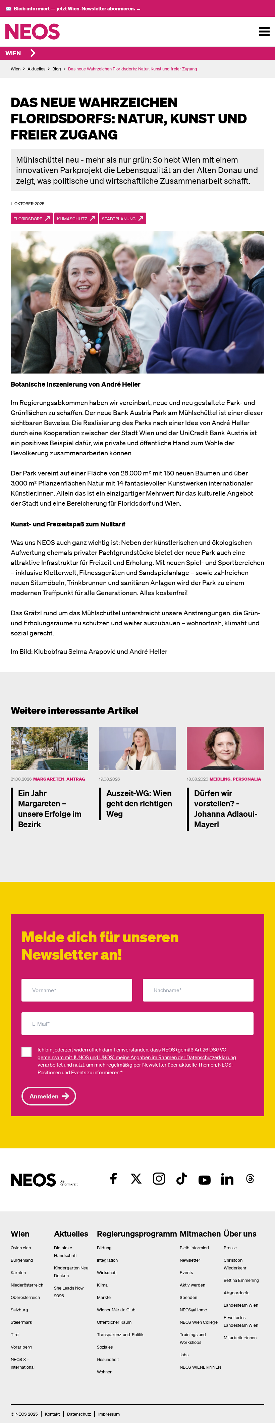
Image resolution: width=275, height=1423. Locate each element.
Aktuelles (36, 68)
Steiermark (21, 1322)
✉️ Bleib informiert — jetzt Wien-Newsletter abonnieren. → (73, 8)
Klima (102, 1285)
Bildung (104, 1247)
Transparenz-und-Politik (120, 1334)
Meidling (220, 779)
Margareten (48, 779)
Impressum (109, 1414)
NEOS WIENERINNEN (200, 1367)
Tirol (15, 1334)
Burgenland (22, 1260)
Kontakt (52, 1414)
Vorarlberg (21, 1347)
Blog (56, 68)
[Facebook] (113, 1178)
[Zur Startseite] (46, 31)
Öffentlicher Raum (114, 1322)
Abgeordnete (237, 1292)
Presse (230, 1247)
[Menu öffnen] (264, 31)
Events (186, 1272)
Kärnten (18, 1272)
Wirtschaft (107, 1272)
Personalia (247, 779)
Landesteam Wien (241, 1305)
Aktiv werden (192, 1285)
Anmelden (44, 1096)
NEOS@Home (193, 1309)
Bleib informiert (194, 1247)
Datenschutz (79, 1414)
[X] (136, 1178)
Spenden (188, 1297)
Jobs (184, 1354)
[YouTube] (204, 1178)
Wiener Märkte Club (116, 1309)
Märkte (104, 1297)
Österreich (21, 1247)
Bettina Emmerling (241, 1280)
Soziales (105, 1347)
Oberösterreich (25, 1297)
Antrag (75, 779)
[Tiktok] (181, 1178)
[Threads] (250, 1178)
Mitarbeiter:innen (240, 1337)
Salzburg (19, 1309)
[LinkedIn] (227, 1178)
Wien (13, 53)
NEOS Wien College (199, 1322)
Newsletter (190, 1260)
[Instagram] (159, 1178)
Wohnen (104, 1371)
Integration (107, 1260)
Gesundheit (108, 1359)
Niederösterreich (27, 1285)
